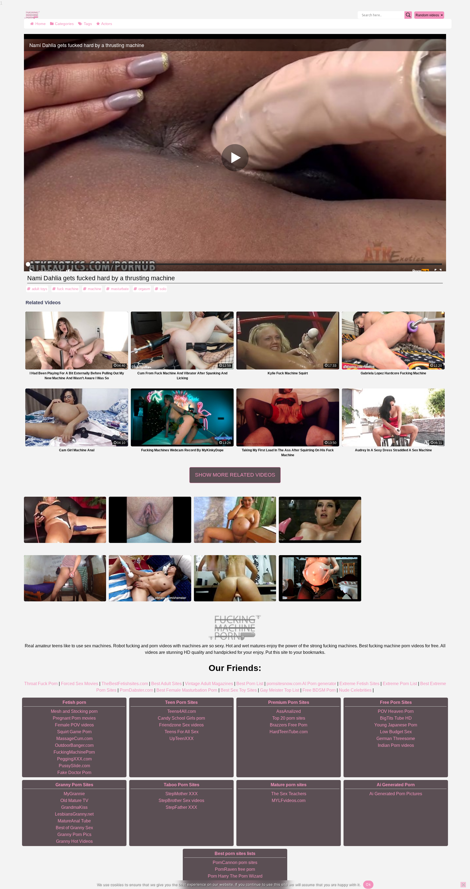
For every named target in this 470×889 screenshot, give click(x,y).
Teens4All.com (181, 711)
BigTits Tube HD (396, 718)
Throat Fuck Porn (41, 683)
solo (163, 289)
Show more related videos (235, 475)
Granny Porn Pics (74, 834)
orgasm (144, 289)
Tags (88, 23)
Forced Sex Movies (79, 683)
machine (94, 289)
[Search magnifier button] (408, 15)
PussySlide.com (74, 765)
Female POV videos (74, 725)
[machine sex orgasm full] (320, 520)
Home (40, 23)
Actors (106, 23)
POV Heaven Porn (396, 711)
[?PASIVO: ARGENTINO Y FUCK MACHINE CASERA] (65, 578)
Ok (368, 884)
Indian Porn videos (396, 745)
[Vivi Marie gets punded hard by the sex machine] (150, 578)
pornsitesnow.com (284, 683)
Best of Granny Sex (74, 827)
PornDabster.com (136, 690)
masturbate (120, 289)
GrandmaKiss (74, 807)
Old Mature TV (74, 800)
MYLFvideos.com (288, 800)
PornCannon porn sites (235, 862)
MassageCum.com (74, 738)
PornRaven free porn (235, 869)
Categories (64, 23)
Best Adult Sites (166, 683)
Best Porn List (249, 683)
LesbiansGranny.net (74, 814)
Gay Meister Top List (279, 690)
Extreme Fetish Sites (359, 683)
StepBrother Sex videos (181, 800)
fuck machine (67, 289)
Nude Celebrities (355, 690)
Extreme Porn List (400, 683)
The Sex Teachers (288, 793)
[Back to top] (453, 864)
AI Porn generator (319, 683)
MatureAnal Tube (74, 821)
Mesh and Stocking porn (74, 711)
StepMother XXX (181, 793)
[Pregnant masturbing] (235, 520)
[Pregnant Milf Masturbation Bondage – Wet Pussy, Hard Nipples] (150, 520)
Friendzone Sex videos (181, 725)
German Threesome (395, 738)
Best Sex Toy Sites (239, 690)
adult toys (39, 289)
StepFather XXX (181, 807)
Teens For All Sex (182, 731)
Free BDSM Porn (319, 690)
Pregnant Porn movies (74, 718)
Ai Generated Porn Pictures (395, 793)
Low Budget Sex (396, 731)
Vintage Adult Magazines (209, 683)
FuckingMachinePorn (74, 752)
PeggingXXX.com (74, 759)
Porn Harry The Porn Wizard (235, 876)
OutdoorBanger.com (74, 745)
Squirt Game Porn (74, 731)
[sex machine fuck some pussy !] (235, 578)
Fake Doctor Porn (74, 772)
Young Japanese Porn (395, 725)
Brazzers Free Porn (288, 725)
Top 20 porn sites (288, 718)
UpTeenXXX (181, 738)
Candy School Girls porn (181, 718)
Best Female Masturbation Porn (186, 690)
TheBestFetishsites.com (124, 683)
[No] (463, 884)
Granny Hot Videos (74, 841)
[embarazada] (320, 578)
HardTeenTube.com (289, 731)
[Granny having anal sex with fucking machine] (65, 520)
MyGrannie (74, 793)
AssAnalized (288, 711)
